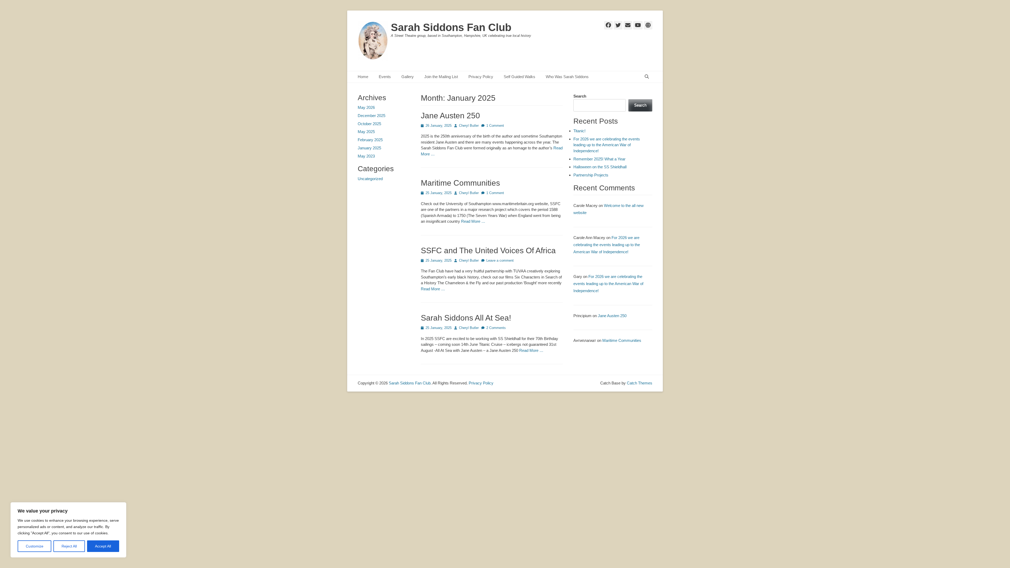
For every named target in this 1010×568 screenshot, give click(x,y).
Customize (34, 546)
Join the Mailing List (441, 76)
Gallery (407, 76)
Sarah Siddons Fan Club (451, 27)
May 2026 (366, 107)
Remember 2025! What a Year (599, 159)
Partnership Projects (590, 175)
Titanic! (579, 131)
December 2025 (371, 115)
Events (385, 76)
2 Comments (496, 328)
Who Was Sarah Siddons (567, 76)
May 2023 (366, 156)
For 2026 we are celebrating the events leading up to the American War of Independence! (606, 145)
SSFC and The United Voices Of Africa (488, 250)
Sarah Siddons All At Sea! (466, 317)
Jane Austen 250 (450, 115)
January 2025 (369, 148)
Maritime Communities (460, 183)
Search (579, 96)
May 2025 (366, 131)
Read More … (473, 221)
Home (363, 76)
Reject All (69, 546)
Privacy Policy (480, 76)
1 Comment (495, 126)
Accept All (103, 546)
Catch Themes (639, 383)
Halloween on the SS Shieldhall (600, 167)
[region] (68, 529)
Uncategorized (370, 178)
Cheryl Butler (469, 126)
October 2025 (369, 123)
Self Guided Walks (519, 76)
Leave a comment (500, 260)
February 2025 (370, 140)
